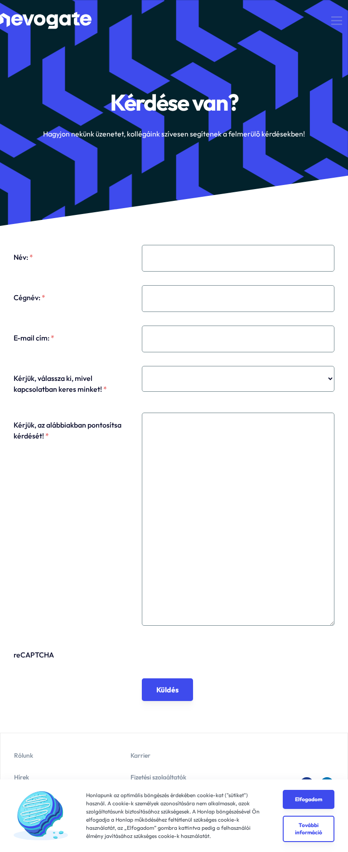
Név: (23, 257)
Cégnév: (29, 297)
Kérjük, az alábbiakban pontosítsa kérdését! (67, 430)
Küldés (167, 689)
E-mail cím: (34, 337)
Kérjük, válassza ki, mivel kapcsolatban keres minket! (60, 384)
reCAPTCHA (34, 654)
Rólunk (23, 755)
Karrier (140, 755)
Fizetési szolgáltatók (158, 777)
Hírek (21, 777)
